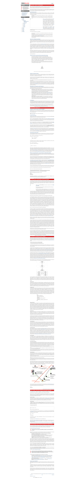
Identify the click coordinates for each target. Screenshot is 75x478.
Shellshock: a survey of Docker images (26, 21)
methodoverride (47, 422)
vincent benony (52, 235)
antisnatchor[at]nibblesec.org (25, 12)
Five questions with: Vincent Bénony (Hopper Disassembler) (39, 179)
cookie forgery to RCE (43, 457)
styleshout (41, 477)
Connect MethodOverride (47, 398)
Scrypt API (41, 458)
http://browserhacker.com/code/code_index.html (44, 253)
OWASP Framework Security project (36, 428)
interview (50, 235)
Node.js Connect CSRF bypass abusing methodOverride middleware (40, 390)
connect (44, 422)
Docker (31, 110)
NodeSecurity (39, 399)
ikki (45, 422)
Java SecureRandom (42, 459)
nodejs (50, 422)
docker (51, 106)
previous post (33, 391)
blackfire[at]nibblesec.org (24, 13)
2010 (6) (23, 30)
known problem (36, 83)
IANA (50, 126)
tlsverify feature (37, 130)
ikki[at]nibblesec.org (24, 15)
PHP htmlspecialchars (49, 458)
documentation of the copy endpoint (40, 151)
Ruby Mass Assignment (36, 459)
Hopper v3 (33, 215)
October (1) (24, 20)
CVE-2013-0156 (42, 456)
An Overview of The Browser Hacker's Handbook (37, 236)
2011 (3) (23, 29)
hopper (48, 235)
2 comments (47, 106)
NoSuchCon (50, 215)
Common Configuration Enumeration (36, 449)
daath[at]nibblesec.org (24, 14)
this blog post (37, 104)
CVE (42, 448)
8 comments (41, 422)
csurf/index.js (32, 411)
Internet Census (47, 163)
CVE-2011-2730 (36, 457)
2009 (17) (23, 31)
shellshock (53, 106)
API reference (34, 128)
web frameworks (52, 422)
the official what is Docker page (50, 118)
